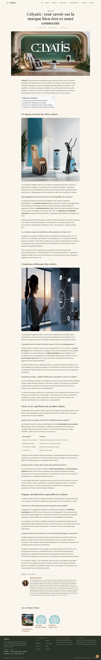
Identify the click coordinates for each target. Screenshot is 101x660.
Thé (42, 2)
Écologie (84, 2)
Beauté (38, 649)
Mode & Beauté (74, 2)
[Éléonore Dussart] (25, 583)
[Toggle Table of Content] (52, 98)
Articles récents (31, 574)
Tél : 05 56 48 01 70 (17, 654)
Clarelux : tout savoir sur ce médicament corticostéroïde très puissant (86, 640)
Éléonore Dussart (36, 578)
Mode (47, 646)
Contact (91, 2)
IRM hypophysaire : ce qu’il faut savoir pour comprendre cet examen (86, 642)
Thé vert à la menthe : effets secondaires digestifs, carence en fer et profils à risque (65, 644)
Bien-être (50, 11)
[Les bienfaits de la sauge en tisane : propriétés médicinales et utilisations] (27, 619)
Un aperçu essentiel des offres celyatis (35, 100)
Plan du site (94, 657)
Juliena (6, 651)
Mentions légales (78, 657)
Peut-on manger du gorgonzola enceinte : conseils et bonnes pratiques (86, 644)
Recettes (54, 2)
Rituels (47, 2)
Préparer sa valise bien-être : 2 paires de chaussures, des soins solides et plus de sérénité (65, 640)
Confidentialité (86, 657)
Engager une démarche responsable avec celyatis (39, 107)
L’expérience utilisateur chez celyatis (35, 103)
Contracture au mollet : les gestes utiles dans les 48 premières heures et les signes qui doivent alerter (65, 642)
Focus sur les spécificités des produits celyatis (38, 105)
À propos (24, 574)
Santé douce (63, 2)
